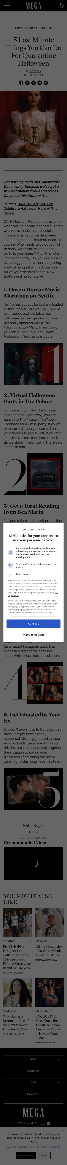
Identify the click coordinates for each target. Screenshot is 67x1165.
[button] (33, 574)
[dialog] (33, 582)
